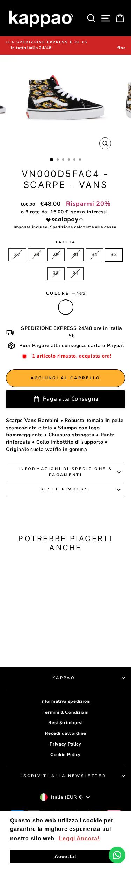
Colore (65, 293)
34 (75, 273)
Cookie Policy (65, 754)
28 (36, 254)
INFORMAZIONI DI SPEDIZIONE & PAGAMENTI (65, 472)
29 (56, 254)
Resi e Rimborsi (66, 489)
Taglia (65, 242)
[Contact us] (117, 855)
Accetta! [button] (65, 856)
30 (75, 254)
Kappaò (63, 677)
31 (94, 254)
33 (56, 273)
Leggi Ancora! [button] (79, 838)
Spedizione (61, 227)
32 (114, 254)
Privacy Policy (65, 744)
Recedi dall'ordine (65, 733)
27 (17, 254)
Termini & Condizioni (66, 712)
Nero (66, 307)
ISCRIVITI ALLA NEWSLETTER (63, 775)
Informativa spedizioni (65, 701)
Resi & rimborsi (65, 723)
